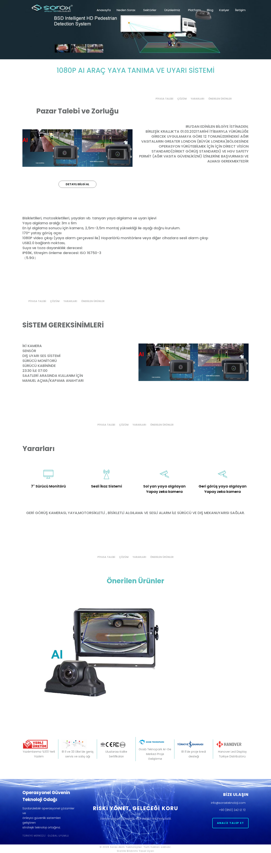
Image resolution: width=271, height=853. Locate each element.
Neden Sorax (126, 10)
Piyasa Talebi (164, 98)
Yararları (197, 98)
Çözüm (182, 98)
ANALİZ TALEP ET (230, 823)
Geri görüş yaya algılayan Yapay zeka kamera (223, 489)
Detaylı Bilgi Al (77, 184)
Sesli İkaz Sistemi (106, 486)
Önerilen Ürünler (220, 98)
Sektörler (149, 10)
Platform (194, 10)
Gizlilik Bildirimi (127, 851)
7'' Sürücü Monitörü (48, 486)
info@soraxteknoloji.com (228, 803)
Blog (210, 10)
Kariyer (224, 10)
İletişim (240, 10)
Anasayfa (104, 10)
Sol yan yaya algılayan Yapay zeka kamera (164, 489)
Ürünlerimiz (172, 10)
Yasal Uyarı (146, 851)
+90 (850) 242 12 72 (232, 810)
